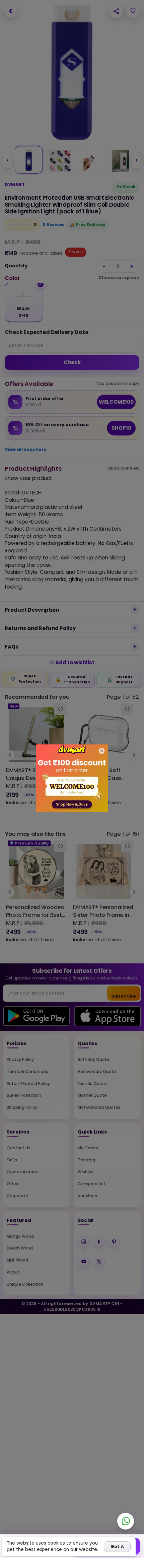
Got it (117, 1546)
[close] (102, 751)
